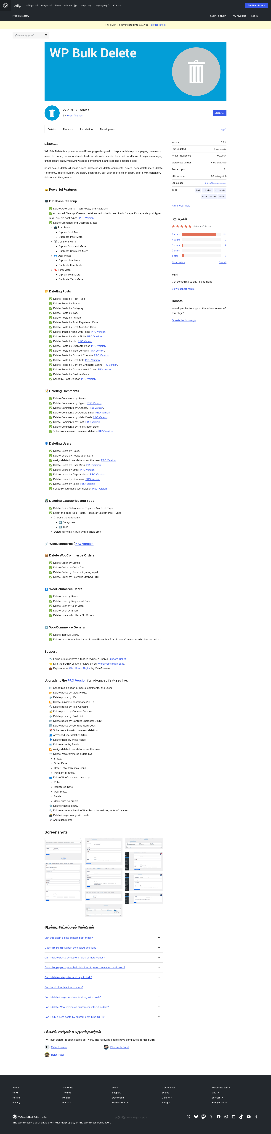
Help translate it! (157, 24)
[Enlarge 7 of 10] (158, 842)
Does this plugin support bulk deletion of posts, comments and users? (85, 967)
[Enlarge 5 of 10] (118, 895)
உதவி (223, 129)
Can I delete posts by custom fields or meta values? (75, 957)
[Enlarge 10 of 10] (158, 897)
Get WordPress (256, 5)
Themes (66, 1092)
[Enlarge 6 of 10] (118, 908)
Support (116, 1092)
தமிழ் (45, 1117)
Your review (178, 262)
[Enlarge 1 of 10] (78, 842)
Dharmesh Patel (119, 1047)
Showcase (67, 1087)
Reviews (68, 129)
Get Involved (168, 1087)
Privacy (16, 1102)
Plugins (66, 1097)
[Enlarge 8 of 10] (158, 856)
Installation (86, 129)
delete (222, 196)
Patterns (66, 1102)
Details (52, 129)
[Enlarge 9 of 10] (158, 877)
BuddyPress (219, 1102)
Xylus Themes (75, 115)
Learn (115, 1087)
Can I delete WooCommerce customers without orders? (77, 1007)
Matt (215, 1092)
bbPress (217, 1097)
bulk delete (220, 190)
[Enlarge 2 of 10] (78, 867)
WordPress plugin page (111, 663)
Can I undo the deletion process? (64, 987)
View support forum (183, 288)
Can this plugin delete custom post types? (69, 937)
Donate (167, 1097)
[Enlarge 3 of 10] (118, 842)
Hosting (17, 1097)
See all (222, 262)
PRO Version (86, 218)
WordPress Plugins (79, 668)
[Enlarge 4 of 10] (118, 871)
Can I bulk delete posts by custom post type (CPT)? (75, 1017)
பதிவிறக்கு (219, 113)
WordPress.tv (120, 1102)
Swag (166, 1102)
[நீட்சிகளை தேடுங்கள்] (46, 35)
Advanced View (181, 205)
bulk (198, 190)
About (16, 1087)
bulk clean (207, 190)
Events (165, 1092)
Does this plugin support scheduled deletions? (71, 947)
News (15, 1092)
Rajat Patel (57, 1054)
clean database (209, 196)
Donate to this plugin (184, 320)
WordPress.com (221, 1087)
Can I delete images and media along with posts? (73, 997)
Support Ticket (117, 659)
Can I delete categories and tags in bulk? (68, 977)
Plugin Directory (21, 15)
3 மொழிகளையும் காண (215, 183)
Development (107, 129)
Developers (118, 1097)
